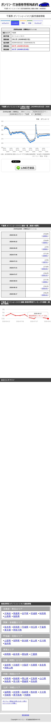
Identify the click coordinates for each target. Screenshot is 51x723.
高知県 (34, 681)
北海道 (7, 613)
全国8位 (45, 236)
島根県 (16, 678)
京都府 (16, 665)
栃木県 (7, 627)
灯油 (29, 23)
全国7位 (45, 262)
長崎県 (25, 692)
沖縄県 (27, 695)
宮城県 (34, 613)
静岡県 (7, 654)
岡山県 (25, 678)
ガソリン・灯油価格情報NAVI (28, 719)
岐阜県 (16, 654)
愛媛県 (25, 681)
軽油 (23, 23)
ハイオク (15, 23)
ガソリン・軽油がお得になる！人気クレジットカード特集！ (15, 702)
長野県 (16, 640)
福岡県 (7, 692)
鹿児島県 (17, 695)
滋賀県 (7, 665)
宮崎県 (7, 695)
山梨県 (7, 640)
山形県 (7, 616)
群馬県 (16, 627)
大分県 (42, 692)
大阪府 (25, 665)
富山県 (34, 640)
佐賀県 (16, 692)
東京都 (7, 630)
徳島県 (7, 681)
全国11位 (45, 275)
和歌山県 (8, 668)
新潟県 (25, 640)
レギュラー (5, 23)
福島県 (16, 616)
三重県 (34, 654)
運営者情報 (25, 715)
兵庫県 (34, 665)
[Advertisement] (25, 78)
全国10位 (45, 269)
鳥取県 (7, 678)
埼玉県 (34, 627)
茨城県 (25, 627)
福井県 (7, 643)
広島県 (34, 678)
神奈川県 (17, 630)
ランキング (38, 23)
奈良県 (42, 665)
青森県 (16, 613)
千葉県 (42, 627)
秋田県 (42, 613)
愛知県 (25, 654)
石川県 (42, 640)
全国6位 (45, 242)
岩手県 (25, 613)
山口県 (42, 678)
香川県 (16, 681)
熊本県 (34, 692)
